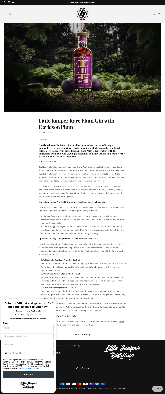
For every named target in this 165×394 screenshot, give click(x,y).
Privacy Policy (25, 368)
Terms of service (104, 388)
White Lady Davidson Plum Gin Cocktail (61, 260)
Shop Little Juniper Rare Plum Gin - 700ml (58, 316)
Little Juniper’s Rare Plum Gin (52, 207)
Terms (36, 368)
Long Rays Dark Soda (85, 325)
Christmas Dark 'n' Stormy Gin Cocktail (61, 274)
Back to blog (84, 334)
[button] (5, 14)
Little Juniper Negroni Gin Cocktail (59, 287)
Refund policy (80, 388)
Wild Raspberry (64, 325)
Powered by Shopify (66, 388)
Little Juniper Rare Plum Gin (52, 244)
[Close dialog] (52, 302)
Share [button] (43, 139)
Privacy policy (92, 388)
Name (5, 323)
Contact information (119, 388)
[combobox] (7, 353)
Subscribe (28, 374)
